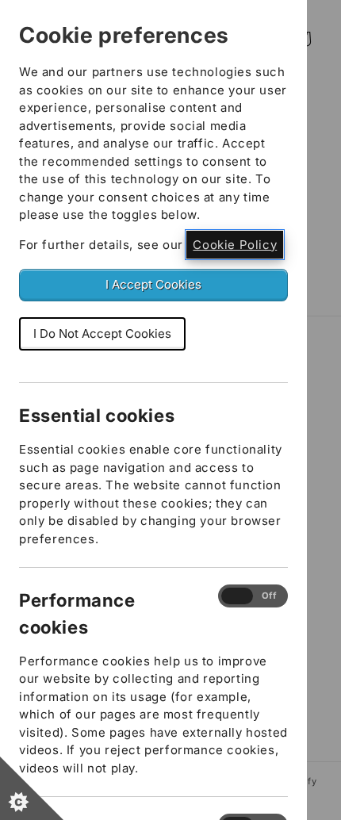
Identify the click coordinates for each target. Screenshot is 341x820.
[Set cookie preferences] (31, 788)
